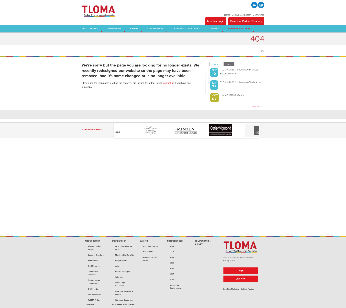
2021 (172, 274)
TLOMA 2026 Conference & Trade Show (240, 82)
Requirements (121, 260)
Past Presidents (94, 294)
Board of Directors (96, 255)
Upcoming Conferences (175, 286)
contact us (168, 83)
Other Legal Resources (120, 284)
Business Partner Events (150, 259)
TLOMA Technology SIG (232, 95)
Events (144, 241)
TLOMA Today (94, 300)
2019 (172, 279)
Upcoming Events (150, 246)
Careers (89, 304)
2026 (172, 246)
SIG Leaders (93, 260)
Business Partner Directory (246, 21)
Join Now (240, 279)
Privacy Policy (229, 261)
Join (117, 266)
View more (256, 107)
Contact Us (237, 15)
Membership (119, 241)
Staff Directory (94, 266)
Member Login (215, 21)
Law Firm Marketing (231, 289)
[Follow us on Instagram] (261, 5)
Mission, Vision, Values (94, 248)
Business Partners (123, 304)
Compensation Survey (202, 242)
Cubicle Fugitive (247, 289)
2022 (172, 268)
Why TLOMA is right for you (123, 248)
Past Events (148, 252)
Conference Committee (93, 273)
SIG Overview (93, 289)
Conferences (175, 241)
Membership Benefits (124, 255)
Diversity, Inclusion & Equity (124, 293)
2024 (172, 257)
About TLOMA (92, 241)
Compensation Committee (94, 282)
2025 (172, 252)
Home (227, 15)
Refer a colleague (122, 271)
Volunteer (119, 277)
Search (247, 15)
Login (240, 270)
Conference (258, 15)
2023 (172, 263)
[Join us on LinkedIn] (254, 5)
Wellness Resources (124, 300)
